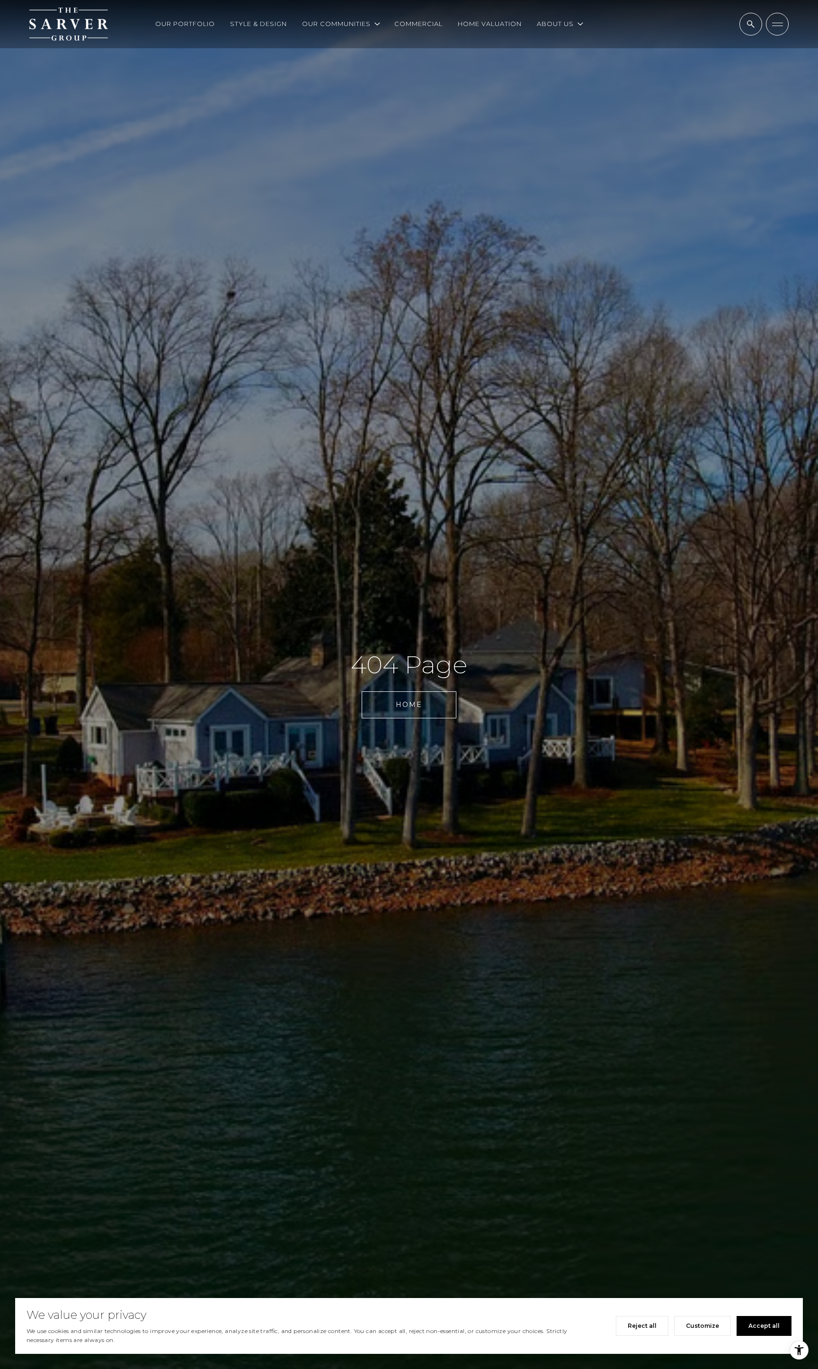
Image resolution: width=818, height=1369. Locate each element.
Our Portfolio (185, 23)
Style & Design (258, 23)
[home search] (750, 24)
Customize (702, 1325)
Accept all (764, 1325)
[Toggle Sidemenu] (777, 24)
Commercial (418, 23)
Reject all (642, 1325)
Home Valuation (490, 23)
